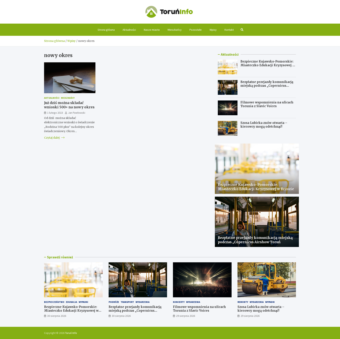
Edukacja (71, 301)
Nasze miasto (152, 29)
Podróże (114, 301)
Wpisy (213, 29)
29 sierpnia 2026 (185, 316)
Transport (127, 301)
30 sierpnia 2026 (56, 316)
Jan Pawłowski (76, 112)
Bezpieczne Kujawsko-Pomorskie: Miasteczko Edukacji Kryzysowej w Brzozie (267, 65)
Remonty (242, 301)
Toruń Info (71, 333)
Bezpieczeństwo (54, 301)
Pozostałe (195, 29)
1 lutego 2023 (55, 112)
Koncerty (179, 301)
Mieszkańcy (175, 29)
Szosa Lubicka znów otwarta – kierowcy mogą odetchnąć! (263, 125)
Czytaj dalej (52, 137)
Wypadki (83, 301)
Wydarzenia (143, 301)
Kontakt (229, 29)
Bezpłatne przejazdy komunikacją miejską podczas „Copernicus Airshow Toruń (266, 85)
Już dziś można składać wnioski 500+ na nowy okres (69, 105)
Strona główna (106, 29)
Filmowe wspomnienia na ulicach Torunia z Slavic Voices (266, 104)
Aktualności (129, 29)
